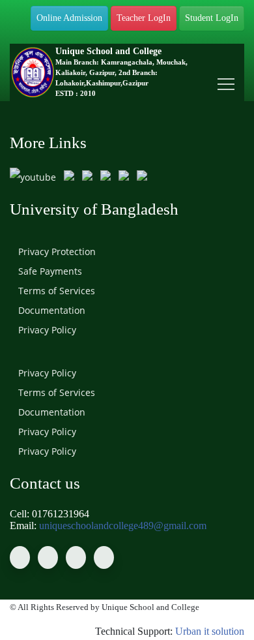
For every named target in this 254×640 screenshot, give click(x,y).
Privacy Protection (56, 251)
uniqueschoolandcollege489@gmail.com (122, 525)
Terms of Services (55, 290)
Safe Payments (49, 271)
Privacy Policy (46, 330)
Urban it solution (209, 631)
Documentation (50, 310)
